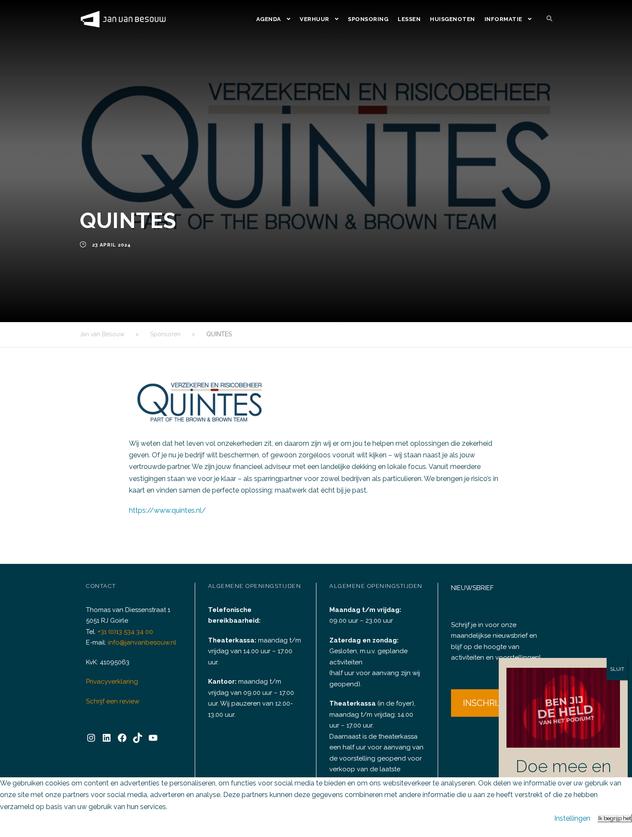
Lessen (409, 19)
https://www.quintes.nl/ (167, 510)
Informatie (503, 19)
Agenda (268, 19)
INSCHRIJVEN (491, 703)
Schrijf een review (112, 701)
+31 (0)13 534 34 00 (125, 632)
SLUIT (617, 669)
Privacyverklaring (112, 681)
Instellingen (572, 818)
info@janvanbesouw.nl (142, 642)
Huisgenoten (452, 19)
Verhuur (314, 19)
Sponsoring (368, 19)
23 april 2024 (111, 245)
